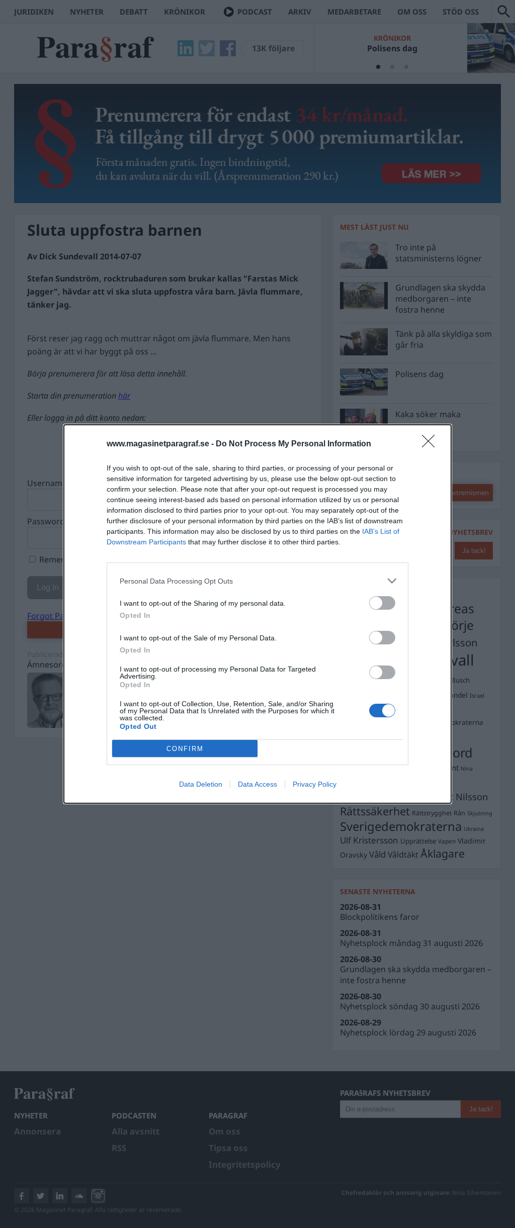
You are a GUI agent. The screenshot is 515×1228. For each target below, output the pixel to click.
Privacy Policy (314, 784)
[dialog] (257, 614)
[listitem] (257, 581)
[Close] (431, 444)
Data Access (257, 784)
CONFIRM (185, 748)
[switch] (382, 603)
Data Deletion (200, 784)
